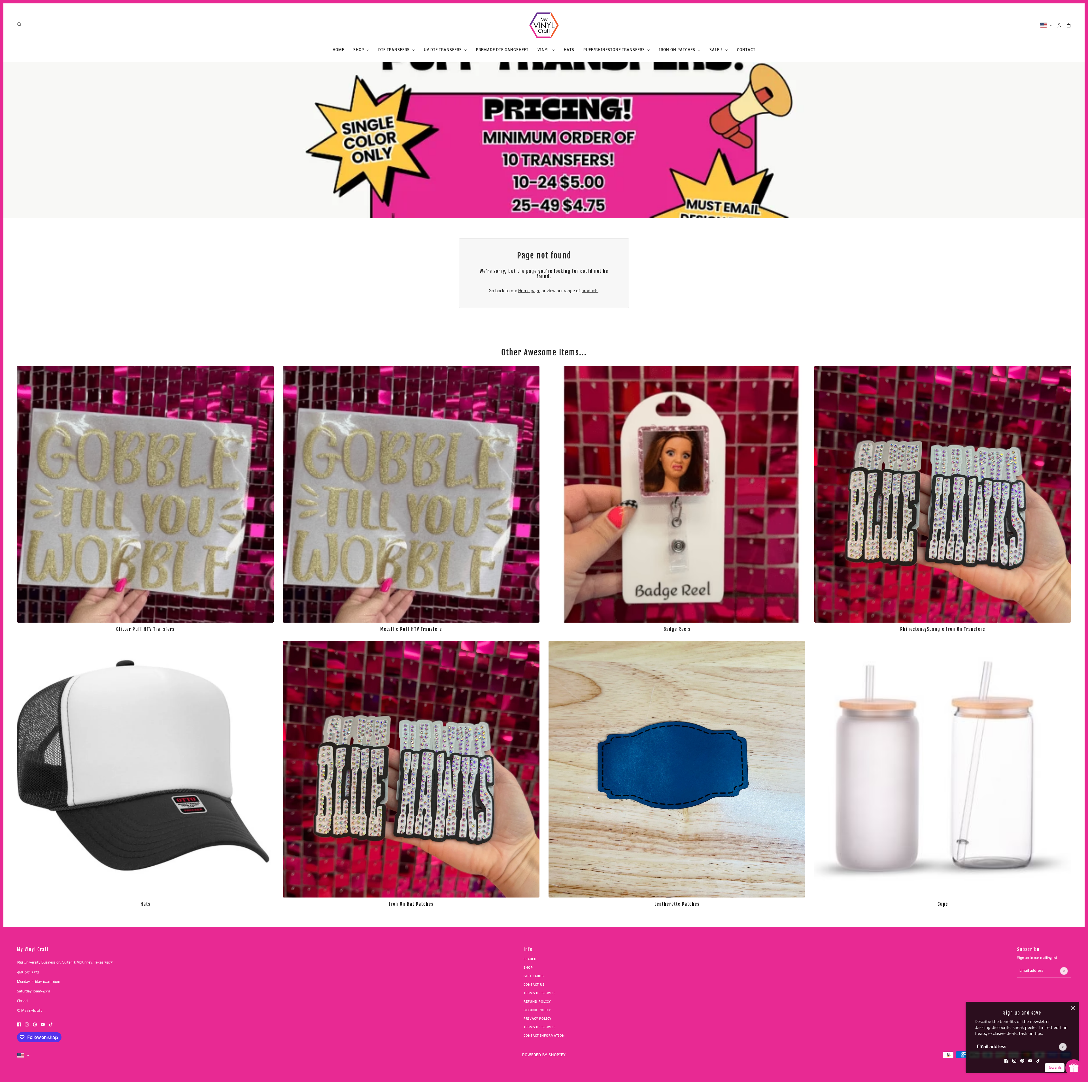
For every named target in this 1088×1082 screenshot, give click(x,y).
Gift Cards (534, 976)
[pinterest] (1022, 1061)
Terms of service (540, 1027)
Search (530, 959)
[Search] (19, 24)
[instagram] (1014, 1061)
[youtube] (1030, 1061)
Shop (528, 967)
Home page (529, 291)
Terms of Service (540, 993)
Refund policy (537, 1001)
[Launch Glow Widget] (1073, 1067)
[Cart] (1068, 25)
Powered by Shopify (544, 1055)
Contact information (544, 1036)
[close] (1073, 1008)
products (589, 291)
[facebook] (1006, 1061)
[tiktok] (1038, 1061)
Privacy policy (537, 1019)
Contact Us (534, 984)
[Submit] (1062, 1047)
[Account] (1059, 25)
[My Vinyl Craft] (544, 25)
